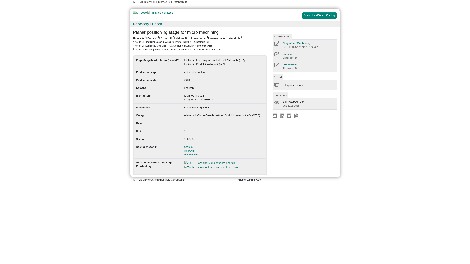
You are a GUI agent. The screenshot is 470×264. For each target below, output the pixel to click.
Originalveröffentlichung (296, 43)
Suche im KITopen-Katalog (319, 15)
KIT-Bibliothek (147, 1)
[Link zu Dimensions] (276, 66)
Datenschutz (180, 1)
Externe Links (282, 36)
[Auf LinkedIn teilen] (282, 115)
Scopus (188, 146)
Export (278, 77)
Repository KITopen (147, 24)
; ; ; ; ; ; (187, 43)
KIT (135, 1)
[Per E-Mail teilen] (275, 115)
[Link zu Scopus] (276, 55)
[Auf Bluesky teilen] (290, 115)
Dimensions (191, 154)
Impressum (164, 1)
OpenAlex (189, 150)
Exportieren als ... (297, 85)
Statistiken (280, 95)
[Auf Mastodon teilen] (296, 115)
